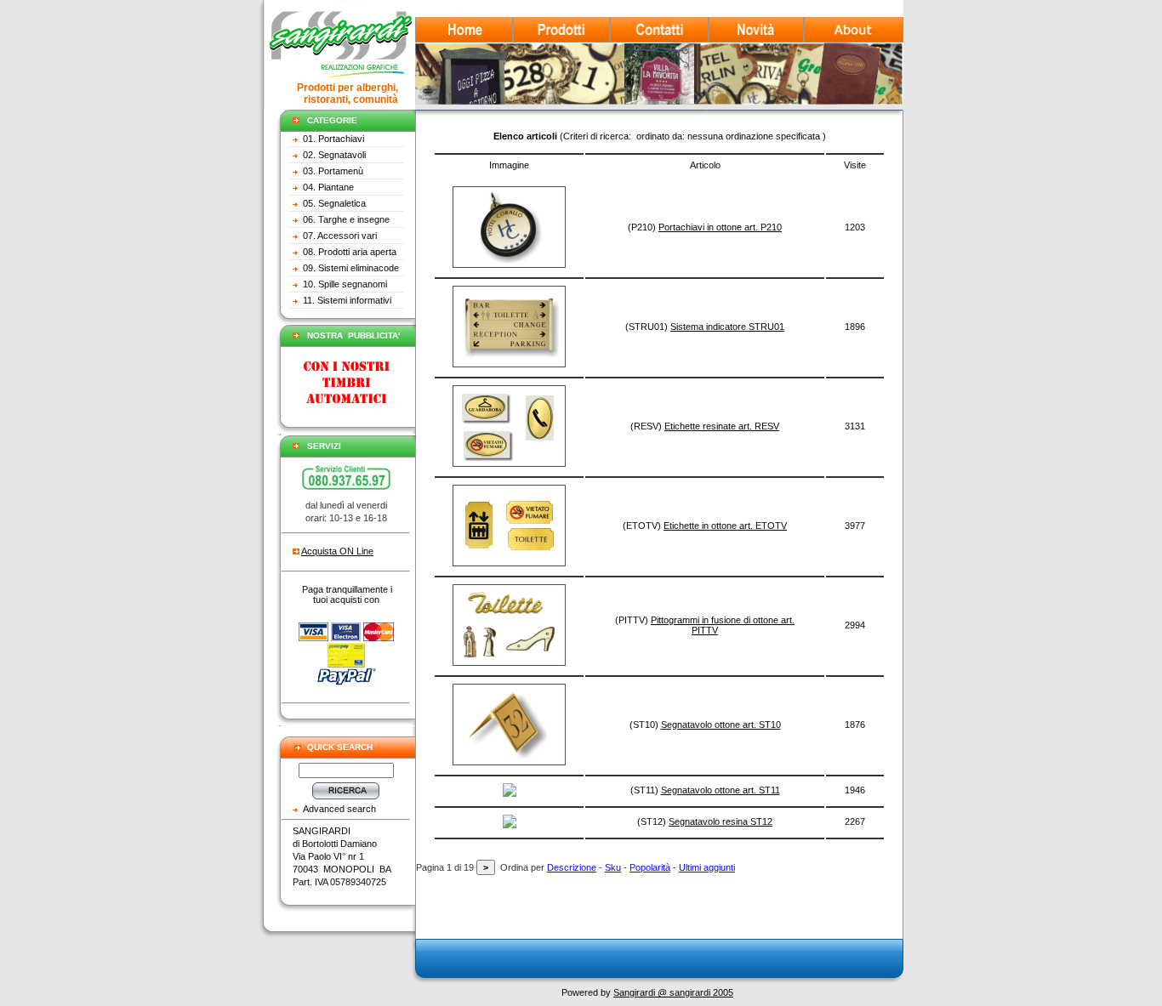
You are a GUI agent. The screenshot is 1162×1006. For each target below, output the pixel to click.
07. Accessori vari (340, 235)
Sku (613, 867)
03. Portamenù (333, 171)
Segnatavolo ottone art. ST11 (720, 790)
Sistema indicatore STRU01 (727, 326)
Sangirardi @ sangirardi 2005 (673, 992)
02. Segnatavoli (334, 155)
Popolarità (649, 867)
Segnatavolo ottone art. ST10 (721, 724)
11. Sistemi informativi (347, 300)
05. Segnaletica (334, 203)
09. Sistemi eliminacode (351, 268)
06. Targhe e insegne (346, 219)
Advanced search (339, 809)
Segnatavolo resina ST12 (720, 821)
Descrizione (571, 867)
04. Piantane (328, 187)
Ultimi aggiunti (707, 867)
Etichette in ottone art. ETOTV (725, 525)
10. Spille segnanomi (345, 284)
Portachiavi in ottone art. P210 (720, 227)
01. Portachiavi (333, 139)
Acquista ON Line (337, 551)
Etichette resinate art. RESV (721, 426)
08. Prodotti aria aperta (349, 252)
